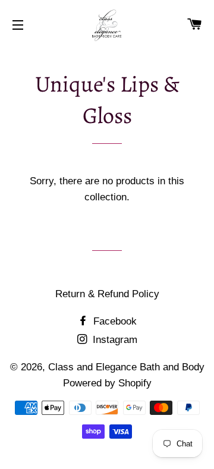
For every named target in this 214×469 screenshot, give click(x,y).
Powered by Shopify (107, 383)
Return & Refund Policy (107, 294)
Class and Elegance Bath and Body (126, 367)
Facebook (113, 321)
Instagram (113, 339)
